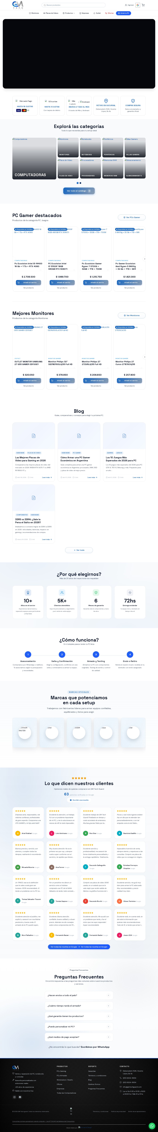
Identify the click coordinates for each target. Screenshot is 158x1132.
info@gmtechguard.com (132, 1087)
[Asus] (106, 733)
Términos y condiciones (97, 1076)
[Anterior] (13, 259)
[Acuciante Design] (85, 1127)
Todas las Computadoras (66, 1093)
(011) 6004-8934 (129, 1078)
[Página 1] (78, 183)
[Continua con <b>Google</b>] (137, 5)
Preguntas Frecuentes (96, 1089)
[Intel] (133, 733)
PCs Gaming (61, 1071)
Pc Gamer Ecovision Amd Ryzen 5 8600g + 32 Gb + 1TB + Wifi (126, 266)
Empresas (60, 1089)
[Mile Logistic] (72, 102)
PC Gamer (77, 453)
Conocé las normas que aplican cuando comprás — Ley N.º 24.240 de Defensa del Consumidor (43, 1121)
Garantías (92, 1071)
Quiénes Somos (94, 1084)
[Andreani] (85, 102)
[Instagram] (14, 1097)
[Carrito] (143, 5)
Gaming (110, 453)
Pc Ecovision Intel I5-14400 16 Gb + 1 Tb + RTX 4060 (28, 264)
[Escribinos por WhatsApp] (152, 1126)
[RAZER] (79, 733)
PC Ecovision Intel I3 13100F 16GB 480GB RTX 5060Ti (58, 266)
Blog (89, 1080)
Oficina (59, 1084)
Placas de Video (34, 453)
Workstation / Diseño (65, 1080)
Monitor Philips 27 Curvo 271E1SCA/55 (125, 363)
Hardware (20, 453)
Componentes (22, 515)
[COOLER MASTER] (24, 733)
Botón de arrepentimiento (137, 1111)
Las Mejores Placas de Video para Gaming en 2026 (30, 459)
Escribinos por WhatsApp (95, 1046)
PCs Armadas (62, 1076)
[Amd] (51, 733)
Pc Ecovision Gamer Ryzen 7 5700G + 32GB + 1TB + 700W (92, 266)
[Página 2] (80, 183)
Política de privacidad (118, 1111)
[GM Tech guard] (17, 5)
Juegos (119, 453)
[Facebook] (20, 1097)
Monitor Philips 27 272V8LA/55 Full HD (92, 363)
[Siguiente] (145, 259)
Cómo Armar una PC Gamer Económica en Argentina (75, 459)
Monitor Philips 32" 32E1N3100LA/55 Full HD (60, 363)
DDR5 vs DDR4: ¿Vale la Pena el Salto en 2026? (28, 521)
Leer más (46, 477)
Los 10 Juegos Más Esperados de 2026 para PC (121, 459)
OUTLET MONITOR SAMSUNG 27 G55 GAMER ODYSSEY (28, 363)
